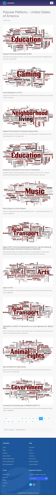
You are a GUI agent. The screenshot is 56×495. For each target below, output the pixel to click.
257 (5, 421)
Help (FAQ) (31, 447)
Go (46, 478)
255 (45, 418)
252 (33, 418)
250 (26, 418)
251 (29, 418)
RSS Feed (7, 20)
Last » (33, 421)
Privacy (31, 450)
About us (31, 453)
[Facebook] (34, 484)
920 (19, 421)
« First (5, 418)
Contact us (32, 456)
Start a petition (6, 456)
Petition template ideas (8, 458)
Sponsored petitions (8, 464)
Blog (4, 485)
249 (22, 418)
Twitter (4, 480)
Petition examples (33, 461)
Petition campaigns (9, 429)
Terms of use (32, 458)
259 (12, 421)
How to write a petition (8, 461)
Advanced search (33, 464)
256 (49, 418)
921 (22, 421)
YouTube (5, 482)
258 (9, 421)
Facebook (5, 477)
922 (26, 421)
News (4, 450)
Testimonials (6, 474)
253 (37, 418)
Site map (5, 453)
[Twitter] (30, 484)
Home (4, 447)
